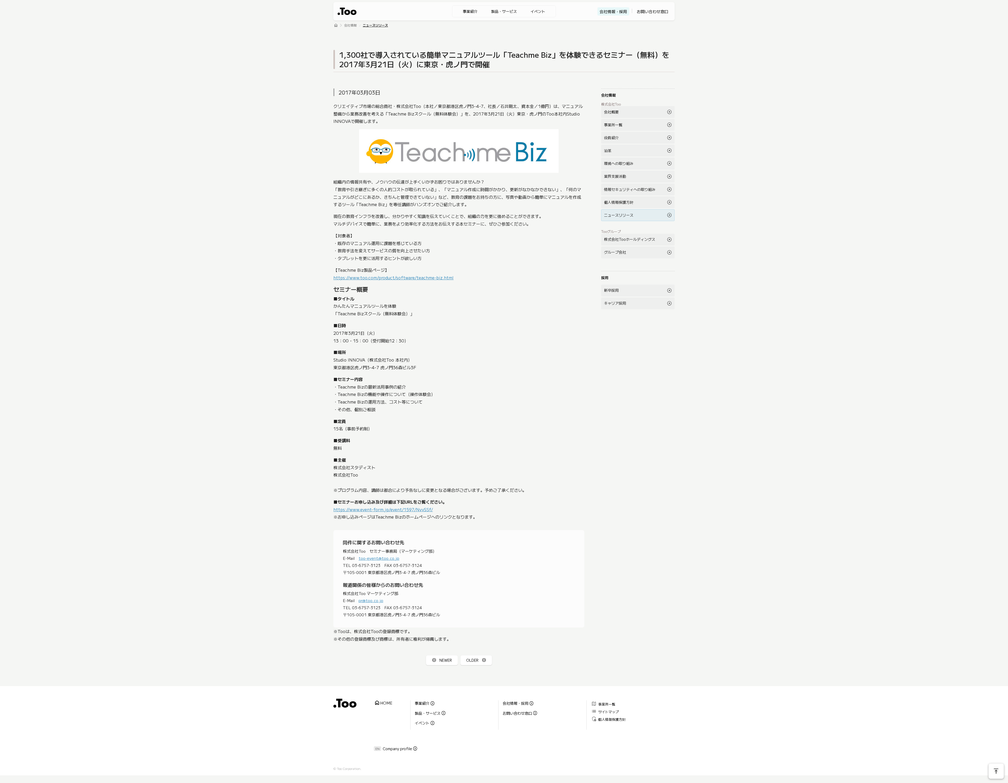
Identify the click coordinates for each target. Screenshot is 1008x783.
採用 (604, 277)
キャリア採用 (615, 303)
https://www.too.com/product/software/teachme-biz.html (393, 277)
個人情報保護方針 (618, 202)
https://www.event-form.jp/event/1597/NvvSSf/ (383, 509)
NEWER (445, 660)
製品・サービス (504, 11)
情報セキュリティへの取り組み (629, 189)
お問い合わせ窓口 (652, 11)
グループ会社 (615, 252)
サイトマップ (605, 711)
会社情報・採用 (613, 11)
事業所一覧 (613, 124)
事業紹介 (470, 11)
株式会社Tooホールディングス (629, 239)
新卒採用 (611, 290)
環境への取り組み (618, 163)
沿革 (607, 150)
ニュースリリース (375, 25)
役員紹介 (611, 137)
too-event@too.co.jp (379, 558)
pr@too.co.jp (371, 600)
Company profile (397, 748)
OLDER (472, 660)
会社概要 (611, 111)
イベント (538, 11)
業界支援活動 (615, 176)
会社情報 (350, 25)
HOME (383, 703)
